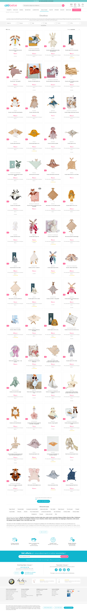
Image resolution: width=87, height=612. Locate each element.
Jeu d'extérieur (57, 511)
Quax (14, 520)
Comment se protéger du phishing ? (27, 595)
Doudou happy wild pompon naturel (72, 112)
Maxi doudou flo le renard (34, 174)
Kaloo (50, 518)
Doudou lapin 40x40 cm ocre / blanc (72, 174)
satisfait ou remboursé (53, 544)
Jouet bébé (12, 511)
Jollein (46, 518)
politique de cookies (12, 609)
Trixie (22, 520)
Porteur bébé (76, 511)
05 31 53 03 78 (72, 545)
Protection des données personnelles (12, 591)
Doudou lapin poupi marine (53, 267)
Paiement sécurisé (70, 589)
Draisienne (34, 514)
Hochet (25, 511)
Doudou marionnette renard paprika (15, 112)
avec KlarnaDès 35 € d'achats (34, 544)
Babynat (60, 517)
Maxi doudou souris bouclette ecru (15, 298)
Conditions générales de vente (11, 590)
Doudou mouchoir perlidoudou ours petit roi (53, 392)
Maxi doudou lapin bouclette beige (71, 236)
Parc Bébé (53, 509)
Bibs (72, 517)
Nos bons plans (23, 591)
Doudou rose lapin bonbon (53, 236)
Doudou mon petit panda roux (34, 81)
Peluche (19, 511)
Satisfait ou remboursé (9, 599)
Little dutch (76, 518)
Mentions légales (24, 594)
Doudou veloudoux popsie (53, 143)
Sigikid (18, 520)
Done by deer (14, 518)
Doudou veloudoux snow (15, 236)
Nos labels (38, 591)
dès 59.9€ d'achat (15, 544)
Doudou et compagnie (25, 518)
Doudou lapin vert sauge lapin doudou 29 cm (15, 175)
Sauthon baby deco (40, 517)
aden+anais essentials (52, 517)
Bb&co (65, 517)
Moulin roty (23, 517)
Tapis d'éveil (12, 509)
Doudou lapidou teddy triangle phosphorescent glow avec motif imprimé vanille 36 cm (71, 392)
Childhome (77, 517)
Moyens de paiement (9, 596)
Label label (55, 518)
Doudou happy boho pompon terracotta (34, 361)
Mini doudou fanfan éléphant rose (34, 485)
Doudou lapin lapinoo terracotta (53, 174)
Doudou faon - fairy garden (15, 81)
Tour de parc (70, 509)
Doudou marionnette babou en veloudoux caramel (53, 454)
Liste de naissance (55, 590)
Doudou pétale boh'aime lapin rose (53, 81)
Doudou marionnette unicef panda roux (15, 485)
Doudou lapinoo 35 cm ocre (71, 205)
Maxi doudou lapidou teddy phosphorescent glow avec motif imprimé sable (53, 361)
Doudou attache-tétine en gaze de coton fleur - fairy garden (34, 423)
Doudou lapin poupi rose (34, 236)
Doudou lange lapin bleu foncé (72, 485)
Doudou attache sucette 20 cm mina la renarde (34, 206)
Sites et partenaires (39, 590)
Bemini (69, 517)
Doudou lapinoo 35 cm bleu (71, 360)
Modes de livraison (9, 595)
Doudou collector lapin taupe (71, 267)
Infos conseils (54, 591)
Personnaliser (48, 607)
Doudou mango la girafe (53, 422)
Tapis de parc (61, 509)
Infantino (41, 518)
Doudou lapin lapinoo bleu (53, 485)
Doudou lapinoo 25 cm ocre (53, 329)
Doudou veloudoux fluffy (34, 112)
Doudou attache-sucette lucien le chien (15, 51)
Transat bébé (21, 509)
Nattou (28, 517)
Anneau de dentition (46, 511)
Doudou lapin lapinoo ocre (34, 143)
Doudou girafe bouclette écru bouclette (34, 330)
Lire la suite (43, 532)
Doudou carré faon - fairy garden (53, 298)
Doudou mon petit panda (15, 205)
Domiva (9, 518)
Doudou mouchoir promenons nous (72, 329)
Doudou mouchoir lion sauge (15, 391)
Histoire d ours (35, 518)
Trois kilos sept (28, 520)
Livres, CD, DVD (49, 514)
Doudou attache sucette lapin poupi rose (72, 299)
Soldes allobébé (23, 596)
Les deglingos (62, 518)
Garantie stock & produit (10, 598)
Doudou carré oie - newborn (34, 267)
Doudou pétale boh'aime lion (34, 50)
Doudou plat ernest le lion (15, 143)
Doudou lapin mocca (72, 143)
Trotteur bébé (67, 511)
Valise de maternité (55, 594)
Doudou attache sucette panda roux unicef (72, 423)
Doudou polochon (52, 112)
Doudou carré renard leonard (15, 422)
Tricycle (41, 514)
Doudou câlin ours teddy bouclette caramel (71, 82)
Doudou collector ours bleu (15, 329)
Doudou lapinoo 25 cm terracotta (71, 50)
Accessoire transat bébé (32, 509)
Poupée (77, 509)
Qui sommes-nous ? (24, 590)
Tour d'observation (34, 511)
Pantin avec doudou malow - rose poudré (15, 361)
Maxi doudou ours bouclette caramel (53, 205)
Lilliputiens (69, 518)
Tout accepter (68, 607)
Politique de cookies (9, 594)
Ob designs (10, 520)
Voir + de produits (43, 501)
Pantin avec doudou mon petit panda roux (34, 392)
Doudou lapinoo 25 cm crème (34, 298)
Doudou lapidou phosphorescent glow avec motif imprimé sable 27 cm (15, 454)
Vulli (34, 520)
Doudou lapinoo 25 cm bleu (15, 267)
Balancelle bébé (44, 509)
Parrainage (53, 595)
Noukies (32, 517)
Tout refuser (58, 607)
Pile (56, 514)
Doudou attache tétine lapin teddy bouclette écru (52, 51)
